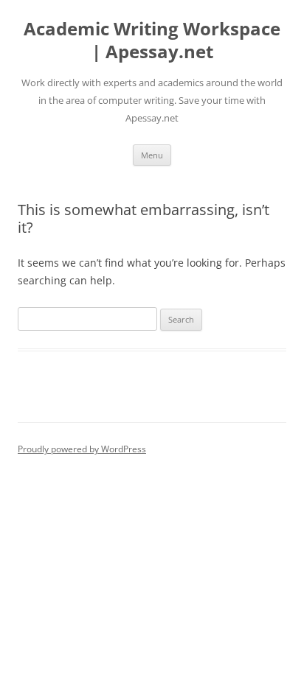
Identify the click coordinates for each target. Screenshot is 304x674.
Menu (152, 155)
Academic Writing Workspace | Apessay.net (152, 40)
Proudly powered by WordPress (82, 449)
